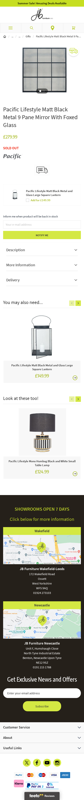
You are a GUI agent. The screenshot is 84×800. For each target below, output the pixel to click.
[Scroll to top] (80, 774)
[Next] (78, 303)
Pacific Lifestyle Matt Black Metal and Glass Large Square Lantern (49, 193)
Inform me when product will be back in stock (30, 216)
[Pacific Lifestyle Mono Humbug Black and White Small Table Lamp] (42, 432)
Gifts (28, 36)
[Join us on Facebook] (37, 763)
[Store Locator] (52, 28)
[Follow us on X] (27, 763)
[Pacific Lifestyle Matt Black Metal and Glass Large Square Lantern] (42, 336)
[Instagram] (57, 763)
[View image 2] (44, 91)
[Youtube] (47, 763)
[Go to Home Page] (4, 36)
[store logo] (42, 15)
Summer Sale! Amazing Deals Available (42, 3)
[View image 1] (40, 91)
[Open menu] (10, 28)
